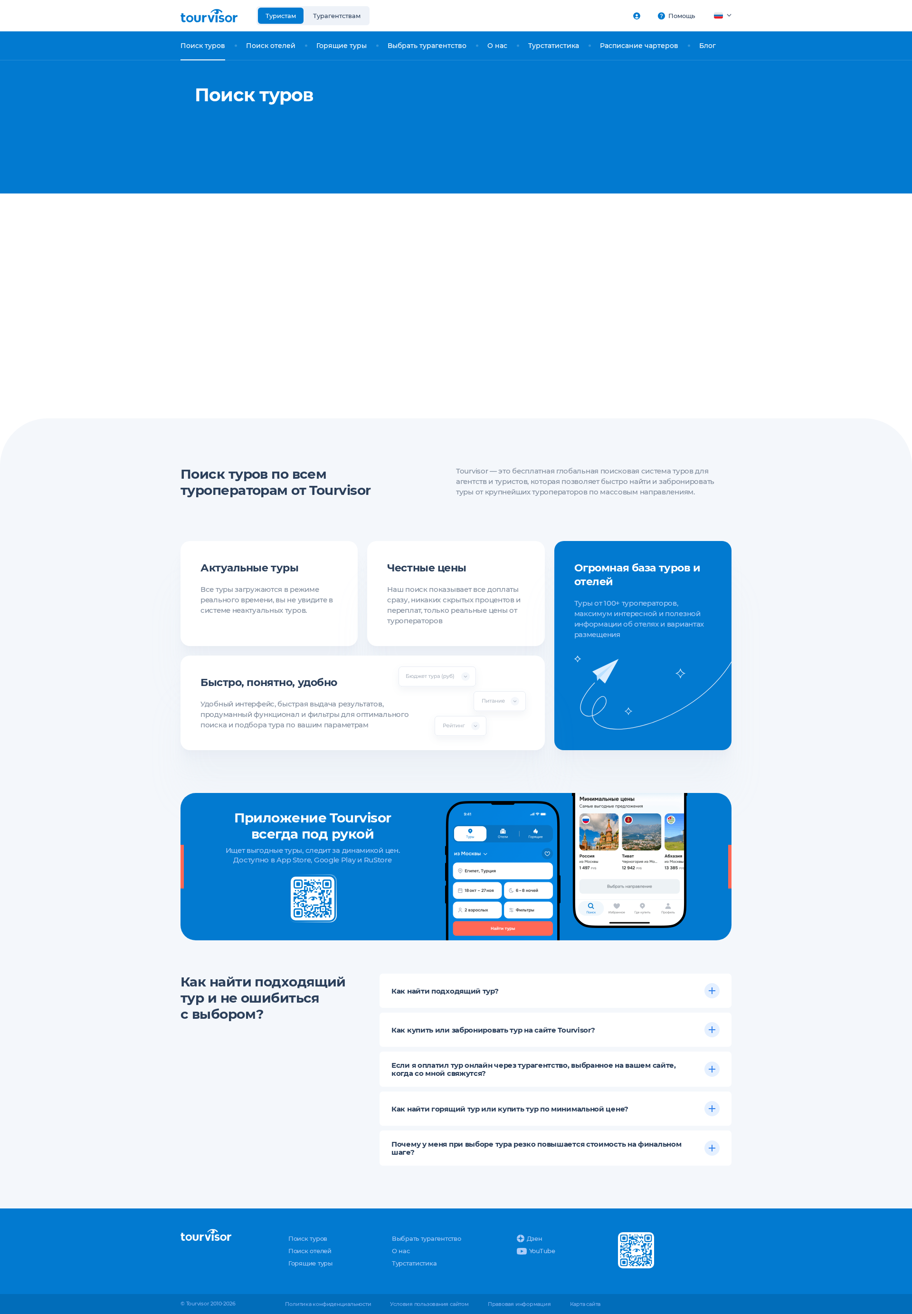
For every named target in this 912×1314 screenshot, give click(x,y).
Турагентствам (337, 15)
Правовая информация (519, 1304)
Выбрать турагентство (427, 45)
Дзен (534, 1238)
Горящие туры (341, 45)
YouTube (542, 1251)
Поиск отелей (270, 45)
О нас (497, 45)
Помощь (681, 15)
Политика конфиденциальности (328, 1304)
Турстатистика (553, 45)
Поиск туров (202, 45)
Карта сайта (585, 1304)
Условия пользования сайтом (429, 1304)
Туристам (281, 15)
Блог (707, 45)
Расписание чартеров (639, 45)
